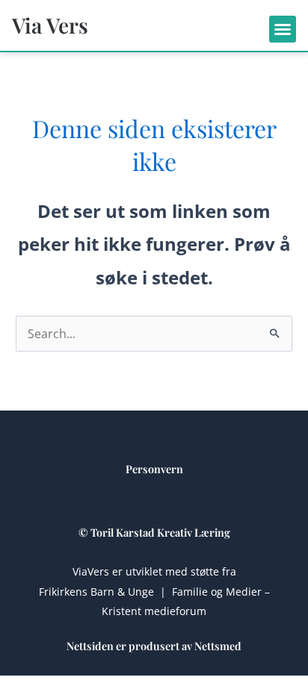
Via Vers (50, 25)
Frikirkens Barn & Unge (96, 591)
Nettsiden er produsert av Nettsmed (154, 645)
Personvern (154, 468)
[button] (282, 29)
